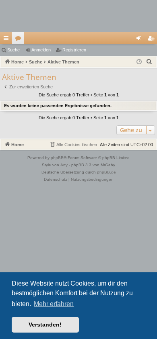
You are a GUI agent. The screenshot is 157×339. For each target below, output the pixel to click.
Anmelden (41, 49)
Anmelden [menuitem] (140, 39)
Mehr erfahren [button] (54, 303)
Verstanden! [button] (45, 324)
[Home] (78, 16)
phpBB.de (106, 172)
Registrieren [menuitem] (152, 39)
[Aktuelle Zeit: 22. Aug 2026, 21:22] (139, 62)
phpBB (57, 157)
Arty (64, 165)
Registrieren (74, 49)
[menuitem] (149, 61)
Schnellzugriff (7, 39)
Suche (13, 49)
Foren (19, 39)
